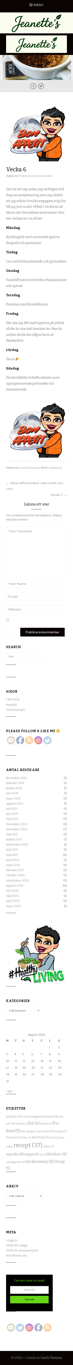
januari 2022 (14, 839)
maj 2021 (12, 855)
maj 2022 (12, 834)
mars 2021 (13, 865)
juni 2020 (12, 890)
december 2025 (16, 778)
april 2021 (12, 860)
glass (34, 1131)
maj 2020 (12, 896)
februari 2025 (15, 783)
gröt (41, 1131)
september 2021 (17, 844)
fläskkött (46, 1123)
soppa (31, 1154)
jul (50, 1131)
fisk (34, 1123)
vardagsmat (15, 1162)
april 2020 (13, 901)
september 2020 (17, 880)
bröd (26, 1116)
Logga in (11, 1240)
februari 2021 (15, 870)
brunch (13, 1116)
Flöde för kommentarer (22, 1250)
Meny (39, 5)
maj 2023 (12, 819)
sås (42, 1154)
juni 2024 (12, 793)
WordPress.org (16, 1255)
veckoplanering (30, 467)
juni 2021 (12, 849)
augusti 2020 (14, 885)
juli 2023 (11, 808)
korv (27, 1137)
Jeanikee (47, 175)
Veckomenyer (15, 710)
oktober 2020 (15, 875)
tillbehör (56, 1154)
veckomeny (55, 467)
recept (28, 1145)
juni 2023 (12, 814)
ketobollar (60, 1131)
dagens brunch (45, 1116)
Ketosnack (15, 1137)
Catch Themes (51, 1358)
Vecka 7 (58, 495)
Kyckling (40, 1137)
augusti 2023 (14, 803)
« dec (9, 1091)
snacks (15, 1154)
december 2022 (16, 824)
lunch (54, 1137)
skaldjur (48, 1146)
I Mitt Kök (12, 699)
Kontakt (11, 705)
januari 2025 (14, 788)
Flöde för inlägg (16, 1245)
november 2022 (17, 829)
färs (25, 1131)
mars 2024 (13, 798)
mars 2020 (13, 906)
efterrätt (21, 1123)
